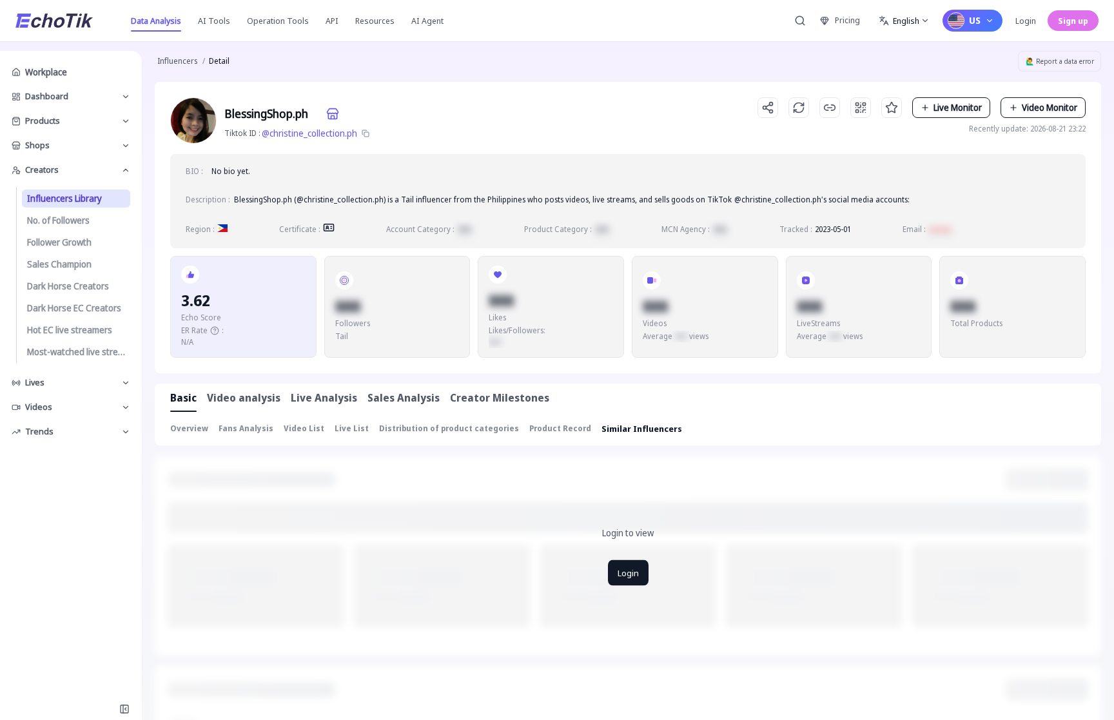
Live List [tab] (352, 428)
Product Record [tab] (560, 428)
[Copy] (365, 133)
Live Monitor (957, 107)
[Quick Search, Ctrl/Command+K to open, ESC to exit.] (800, 20)
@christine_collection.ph (309, 133)
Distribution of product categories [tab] (449, 428)
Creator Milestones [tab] (499, 398)
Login (1025, 20)
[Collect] (891, 107)
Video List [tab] (304, 428)
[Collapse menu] (124, 709)
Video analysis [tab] (243, 398)
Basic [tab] (183, 398)
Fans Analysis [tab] (246, 428)
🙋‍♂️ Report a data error (1060, 61)
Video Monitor (1049, 107)
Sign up (1073, 20)
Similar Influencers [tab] (641, 428)
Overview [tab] (189, 428)
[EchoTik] (54, 21)
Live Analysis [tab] (324, 398)
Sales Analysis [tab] (403, 398)
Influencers (177, 60)
